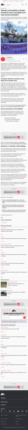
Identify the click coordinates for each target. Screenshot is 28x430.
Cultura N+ (17, 421)
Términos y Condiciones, (19, 321)
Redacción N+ (10, 57)
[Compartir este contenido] (26, 59)
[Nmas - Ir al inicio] (3, 4)
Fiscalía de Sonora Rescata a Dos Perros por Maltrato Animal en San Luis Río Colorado (13, 337)
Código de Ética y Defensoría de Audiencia (21, 416)
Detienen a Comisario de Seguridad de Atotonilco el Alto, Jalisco (13, 364)
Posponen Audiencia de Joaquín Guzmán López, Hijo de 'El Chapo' (14, 238)
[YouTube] (18, 411)
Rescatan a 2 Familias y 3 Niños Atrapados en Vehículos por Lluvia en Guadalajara (14, 346)
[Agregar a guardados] (23, 59)
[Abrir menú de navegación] (26, 4)
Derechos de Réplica (4, 415)
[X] (5, 411)
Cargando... (16, 121)
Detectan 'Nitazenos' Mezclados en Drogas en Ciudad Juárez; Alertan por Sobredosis (13, 264)
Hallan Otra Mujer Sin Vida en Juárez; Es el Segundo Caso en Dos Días (15, 284)
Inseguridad (3, 261)
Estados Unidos (4, 270)
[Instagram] (9, 411)
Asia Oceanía (4, 353)
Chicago (3, 236)
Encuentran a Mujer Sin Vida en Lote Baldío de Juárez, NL (16, 292)
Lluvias (2, 344)
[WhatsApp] (22, 411)
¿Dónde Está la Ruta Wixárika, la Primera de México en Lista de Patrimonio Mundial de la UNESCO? (13, 206)
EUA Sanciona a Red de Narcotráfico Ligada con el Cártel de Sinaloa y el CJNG (14, 272)
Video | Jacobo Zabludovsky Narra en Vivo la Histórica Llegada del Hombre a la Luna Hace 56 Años (14, 201)
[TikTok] (14, 411)
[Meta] (1, 411)
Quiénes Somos (4, 402)
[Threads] (26, 411)
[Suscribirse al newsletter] (24, 317)
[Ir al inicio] (14, 394)
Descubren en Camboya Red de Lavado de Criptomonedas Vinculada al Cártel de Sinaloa (12, 230)
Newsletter (3, 405)
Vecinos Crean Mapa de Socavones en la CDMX (10, 329)
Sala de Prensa (3, 421)
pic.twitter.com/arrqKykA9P (13, 119)
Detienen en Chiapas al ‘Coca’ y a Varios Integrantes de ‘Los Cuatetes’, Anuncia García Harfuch (12, 246)
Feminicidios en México (6, 370)
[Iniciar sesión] (23, 5)
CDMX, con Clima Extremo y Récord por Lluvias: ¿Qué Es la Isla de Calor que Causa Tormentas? (14, 210)
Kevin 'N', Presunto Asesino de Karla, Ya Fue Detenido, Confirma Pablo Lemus (13, 105)
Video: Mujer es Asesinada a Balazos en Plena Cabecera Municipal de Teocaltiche (14, 143)
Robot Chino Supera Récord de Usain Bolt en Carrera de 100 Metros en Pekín (14, 356)
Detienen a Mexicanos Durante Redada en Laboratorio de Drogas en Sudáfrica (13, 255)
